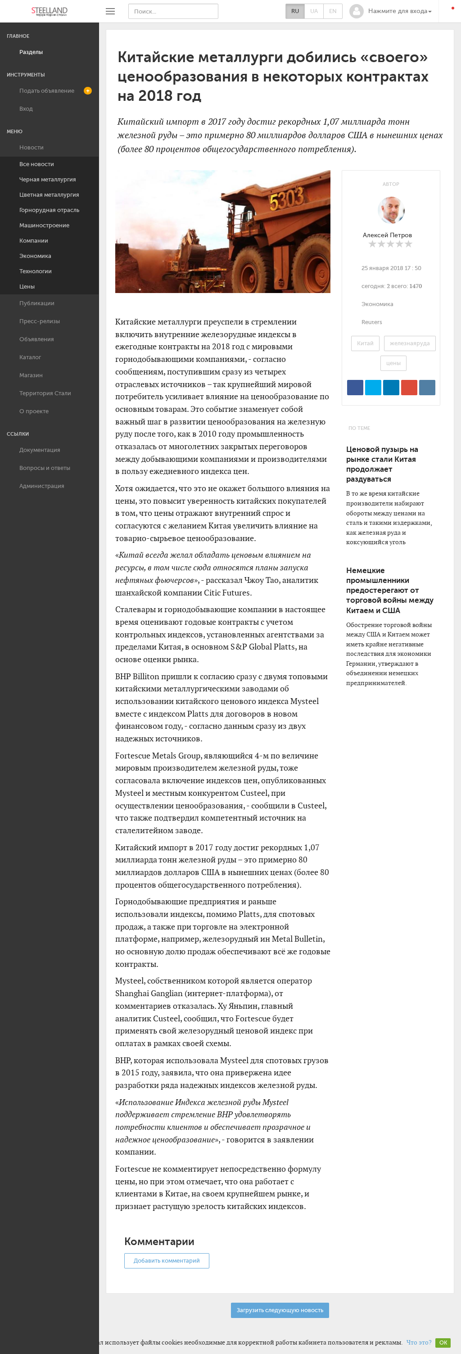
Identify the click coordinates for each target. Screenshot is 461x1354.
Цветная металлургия (49, 194)
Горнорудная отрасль (49, 210)
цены (393, 363)
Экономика (35, 256)
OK (443, 1343)
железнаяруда (410, 343)
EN (333, 11)
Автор (391, 184)
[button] (390, 11)
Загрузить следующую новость (280, 1310)
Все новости (36, 164)
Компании (33, 240)
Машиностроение (44, 225)
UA (314, 11)
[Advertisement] (391, 837)
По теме (359, 428)
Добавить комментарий (167, 1260)
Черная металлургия (47, 179)
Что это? (419, 1342)
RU (295, 11)
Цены (27, 286)
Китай (365, 343)
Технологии (35, 271)
